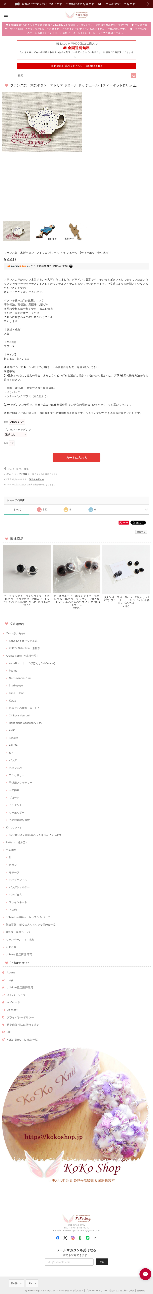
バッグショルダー (19, 887)
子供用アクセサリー (20, 782)
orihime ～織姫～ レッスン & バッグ (28, 917)
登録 (102, 1261)
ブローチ (14, 797)
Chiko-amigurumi (19, 715)
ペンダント (15, 805)
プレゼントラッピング (17, 429)
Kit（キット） (14, 827)
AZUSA (13, 745)
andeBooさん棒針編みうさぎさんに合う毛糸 (35, 835)
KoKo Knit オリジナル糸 (23, 640)
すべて (17, 509)
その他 (13, 909)
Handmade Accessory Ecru (25, 722)
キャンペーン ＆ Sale (20, 939)
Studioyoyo (16, 685)
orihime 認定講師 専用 (19, 954)
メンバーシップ (16, 994)
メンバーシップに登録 (16, 474)
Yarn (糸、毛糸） (16, 633)
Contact (12, 1009)
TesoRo (13, 737)
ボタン (13, 864)
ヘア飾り (14, 790)
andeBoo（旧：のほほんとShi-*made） (33, 663)
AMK (12, 730)
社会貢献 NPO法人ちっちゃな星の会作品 (31, 924)
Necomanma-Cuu (20, 678)
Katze (12, 700)
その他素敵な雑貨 (19, 819)
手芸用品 (11, 849)
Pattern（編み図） (17, 842)
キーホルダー (17, 812)
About (11, 972)
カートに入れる (76, 457)
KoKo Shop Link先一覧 (22, 1039)
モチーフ (14, 872)
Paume (13, 670)
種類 (6, 422)
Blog (10, 980)
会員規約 (141, 1290)
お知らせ (11, 947)
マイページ (13, 1002)
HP (9, 1032)
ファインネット (18, 902)
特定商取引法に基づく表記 (23, 1024)
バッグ (13, 760)
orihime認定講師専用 (20, 987)
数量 (6, 443)
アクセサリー (17, 775)
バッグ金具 (15, 894)
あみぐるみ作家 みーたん (24, 707)
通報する (141, 532)
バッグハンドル (18, 879)
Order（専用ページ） (18, 932)
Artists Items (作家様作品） (22, 655)
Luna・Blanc (16, 693)
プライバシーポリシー (20, 1017)
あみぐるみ (15, 767)
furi (11, 752)
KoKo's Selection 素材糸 (24, 648)
